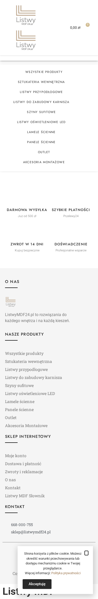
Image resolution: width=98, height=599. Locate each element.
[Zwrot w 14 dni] (27, 231)
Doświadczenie (71, 244)
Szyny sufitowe (41, 112)
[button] (53, 27)
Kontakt (13, 487)
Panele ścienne (41, 142)
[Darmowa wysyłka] (27, 197)
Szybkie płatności (71, 209)
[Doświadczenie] (71, 231)
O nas (10, 479)
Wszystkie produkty (44, 72)
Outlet (44, 152)
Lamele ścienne (41, 132)
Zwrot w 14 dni (27, 244)
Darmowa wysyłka (27, 209)
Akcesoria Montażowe (44, 162)
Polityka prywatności (66, 573)
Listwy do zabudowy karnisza (41, 102)
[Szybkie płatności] (71, 197)
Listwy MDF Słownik (25, 495)
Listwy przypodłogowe (41, 92)
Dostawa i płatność (23, 463)
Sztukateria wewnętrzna (41, 82)
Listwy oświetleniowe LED (41, 122)
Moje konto (15, 455)
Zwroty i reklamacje (24, 471)
